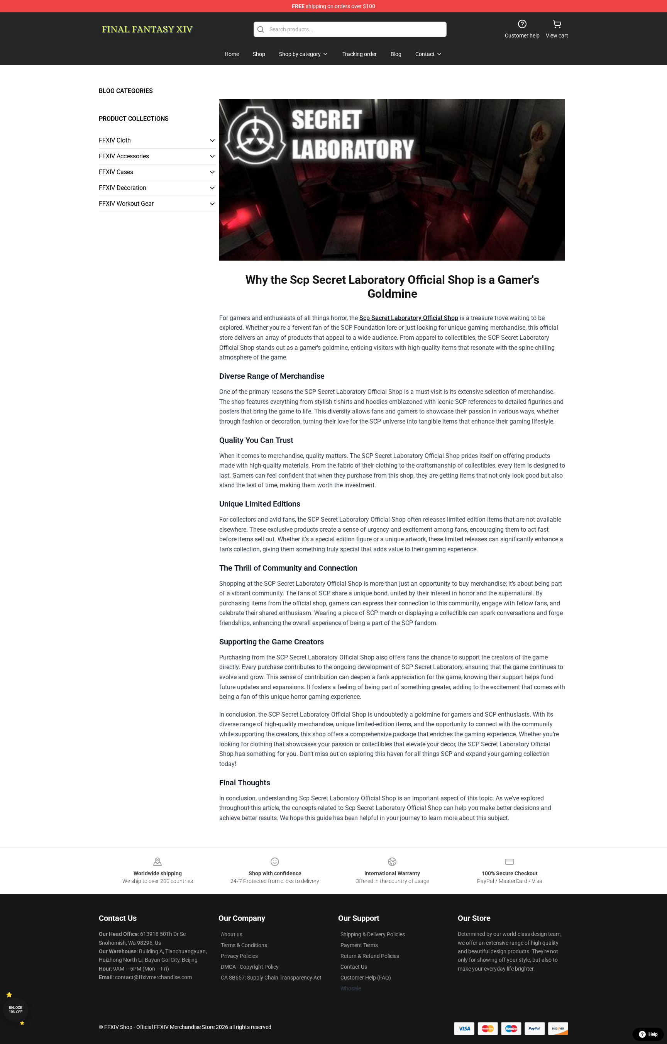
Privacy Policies (239, 956)
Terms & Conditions (244, 945)
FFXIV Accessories (124, 156)
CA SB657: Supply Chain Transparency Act (271, 978)
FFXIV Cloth (115, 140)
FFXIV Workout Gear (126, 203)
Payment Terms (359, 945)
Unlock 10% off (15, 1010)
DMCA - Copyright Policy (250, 967)
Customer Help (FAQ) (365, 978)
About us (231, 934)
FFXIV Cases (116, 172)
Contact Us (353, 967)
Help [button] (653, 1034)
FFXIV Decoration (122, 188)
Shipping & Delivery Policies (372, 934)
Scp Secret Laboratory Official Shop (408, 318)
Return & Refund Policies (369, 956)
